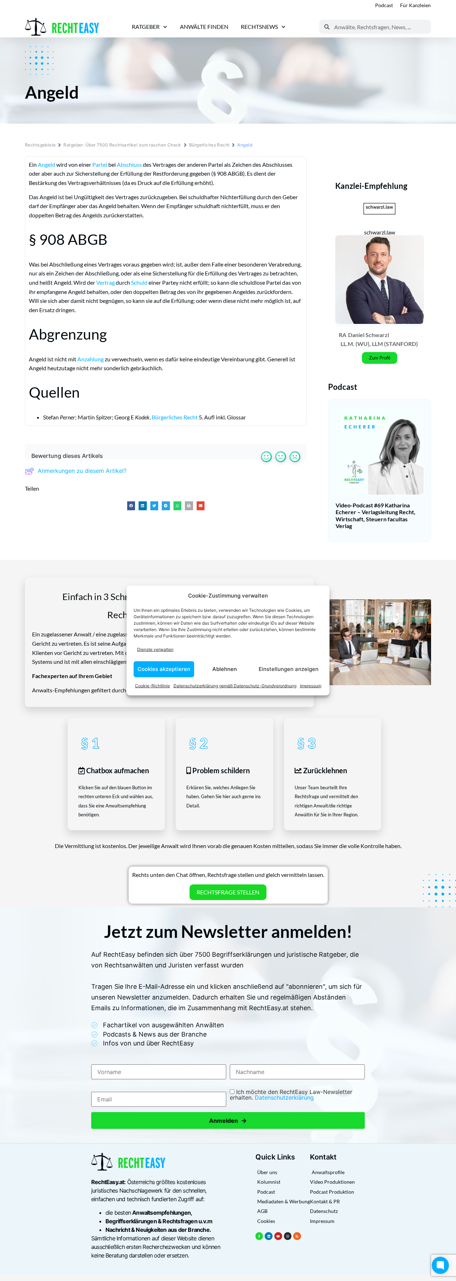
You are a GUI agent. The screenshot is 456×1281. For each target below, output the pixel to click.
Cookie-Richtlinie (152, 685)
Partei (99, 164)
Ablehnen (224, 669)
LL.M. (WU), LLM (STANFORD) (379, 343)
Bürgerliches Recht (209, 145)
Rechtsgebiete (40, 145)
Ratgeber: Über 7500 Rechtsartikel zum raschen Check (122, 145)
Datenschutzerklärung (284, 1097)
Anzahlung (90, 359)
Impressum (310, 685)
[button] (131, 505)
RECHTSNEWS (259, 26)
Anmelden (228, 1120)
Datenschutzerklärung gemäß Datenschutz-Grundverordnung (234, 685)
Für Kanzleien (415, 5)
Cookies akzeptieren (164, 669)
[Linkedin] (269, 1236)
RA (342, 334)
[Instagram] (288, 1236)
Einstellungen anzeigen (288, 669)
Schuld (139, 282)
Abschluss (129, 164)
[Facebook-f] (259, 1236)
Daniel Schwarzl (368, 334)
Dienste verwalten (155, 649)
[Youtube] (278, 1236)
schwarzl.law (379, 232)
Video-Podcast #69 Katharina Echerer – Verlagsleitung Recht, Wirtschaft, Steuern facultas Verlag (375, 515)
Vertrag (105, 282)
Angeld (46, 164)
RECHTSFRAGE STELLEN (228, 892)
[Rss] (297, 1236)
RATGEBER (146, 26)
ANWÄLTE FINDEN (204, 26)
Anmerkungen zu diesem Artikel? (82, 470)
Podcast (384, 5)
